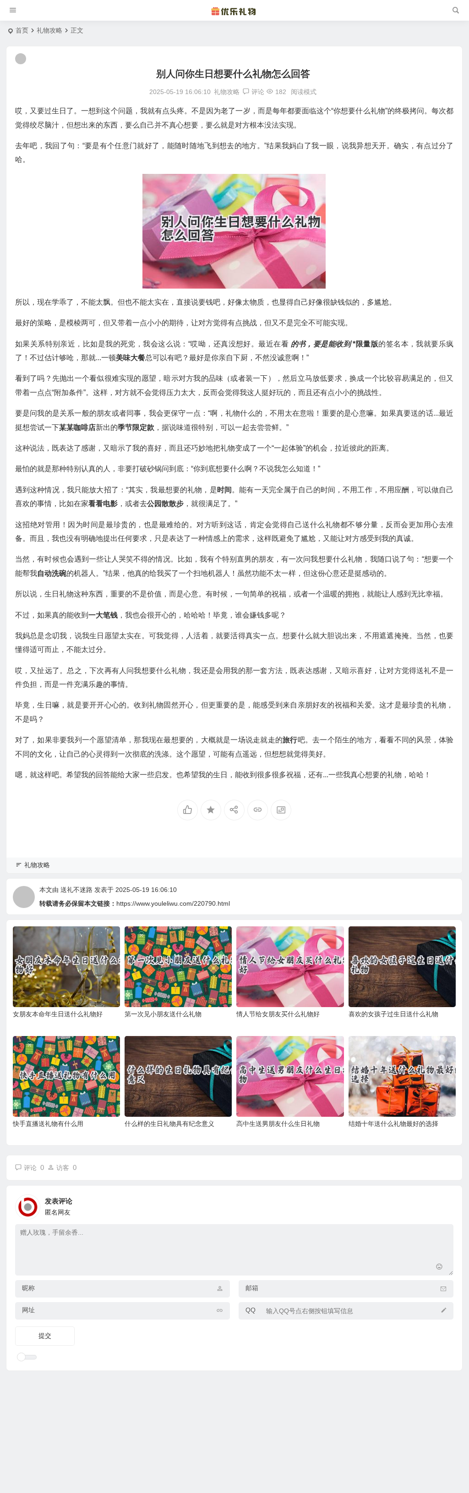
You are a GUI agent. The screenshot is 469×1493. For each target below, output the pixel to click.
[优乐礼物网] (234, 10)
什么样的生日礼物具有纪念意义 (169, 1123)
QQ (250, 1310)
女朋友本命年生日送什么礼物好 (58, 1014)
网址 (28, 1310)
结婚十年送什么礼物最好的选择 (393, 1123)
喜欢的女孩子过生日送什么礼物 (393, 1014)
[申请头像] (444, 1204)
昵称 (28, 1288)
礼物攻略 (49, 30)
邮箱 (251, 1288)
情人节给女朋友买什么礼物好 (278, 1014)
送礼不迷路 (76, 889)
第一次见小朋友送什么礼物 (163, 1014)
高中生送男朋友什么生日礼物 (278, 1123)
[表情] (439, 1267)
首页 (22, 30)
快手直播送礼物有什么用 (48, 1123)
